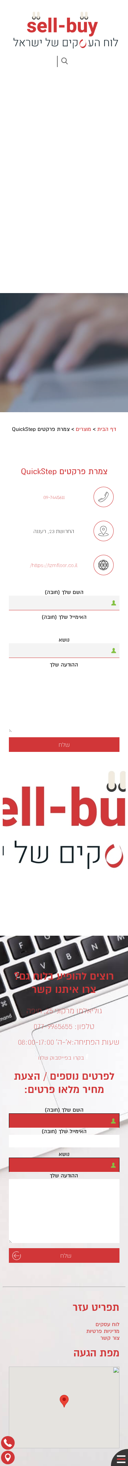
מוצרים (83, 429)
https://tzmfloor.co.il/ (53, 565)
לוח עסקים (107, 1324)
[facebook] (87, 1056)
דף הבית (106, 429)
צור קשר (109, 1338)
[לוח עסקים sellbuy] (64, 30)
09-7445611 (54, 497)
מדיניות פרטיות (102, 1331)
